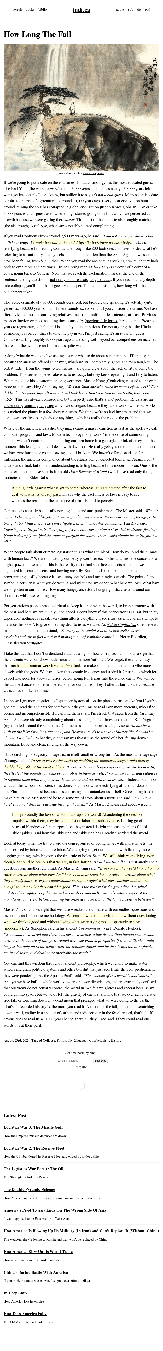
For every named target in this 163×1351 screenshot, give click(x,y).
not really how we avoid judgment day (80, 279)
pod (147, 9)
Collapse (49, 1040)
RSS (84, 1067)
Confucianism (99, 1040)
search (17, 9)
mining (24, 855)
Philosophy (65, 1040)
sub (130, 9)
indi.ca (81, 9)
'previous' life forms (101, 320)
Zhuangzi (81, 1040)
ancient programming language (29, 405)
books (30, 9)
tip (139, 9)
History (116, 1040)
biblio (42, 9)
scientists (142, 194)
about (120, 9)
